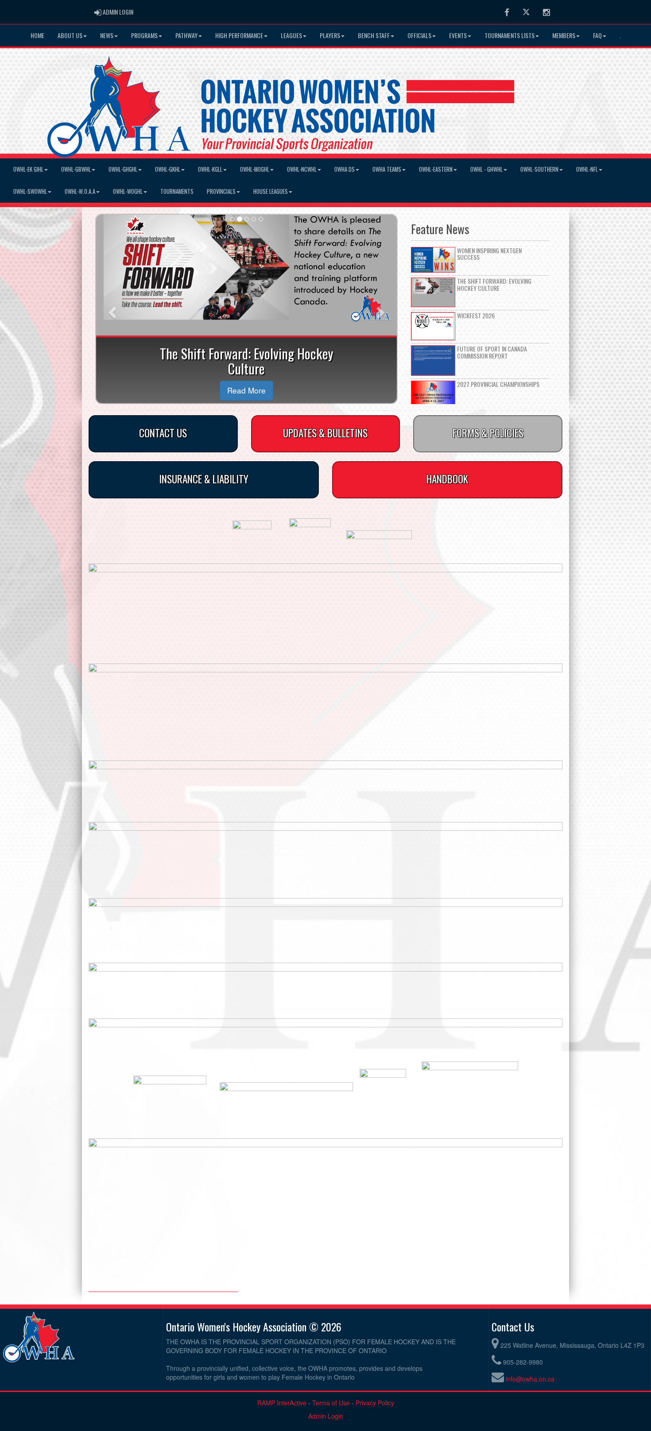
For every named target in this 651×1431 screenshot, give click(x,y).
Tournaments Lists (509, 35)
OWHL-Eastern (436, 169)
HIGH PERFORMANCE (239, 35)
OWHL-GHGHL (122, 169)
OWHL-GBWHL (76, 169)
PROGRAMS (144, 35)
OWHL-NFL (587, 169)
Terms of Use (331, 1402)
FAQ (597, 35)
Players (330, 35)
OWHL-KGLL (210, 169)
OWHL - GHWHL (486, 169)
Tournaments (177, 191)
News (106, 35)
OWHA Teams (386, 169)
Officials (419, 35)
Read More (246, 390)
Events (458, 35)
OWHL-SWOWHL (30, 191)
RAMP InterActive (281, 1402)
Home (37, 35)
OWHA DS (344, 169)
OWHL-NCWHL (302, 169)
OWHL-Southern (539, 169)
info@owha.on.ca (530, 1378)
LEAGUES (291, 35)
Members (563, 35)
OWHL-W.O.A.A (80, 191)
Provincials (221, 191)
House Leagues (270, 191)
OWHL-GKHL (167, 169)
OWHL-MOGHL (254, 169)
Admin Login (325, 1416)
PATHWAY (186, 35)
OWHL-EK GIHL (28, 169)
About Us (70, 35)
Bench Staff (374, 35)
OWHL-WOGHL (128, 191)
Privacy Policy (375, 1402)
